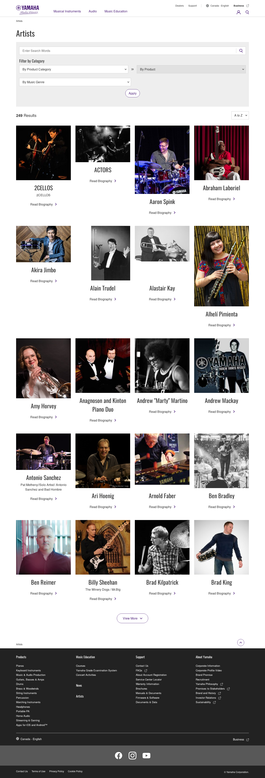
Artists (80, 696)
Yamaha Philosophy (207, 684)
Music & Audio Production (30, 675)
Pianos (20, 665)
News (79, 685)
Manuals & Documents (148, 693)
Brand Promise (204, 675)
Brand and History (206, 693)
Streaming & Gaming (28, 720)
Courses (80, 665)
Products (21, 657)
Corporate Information (208, 665)
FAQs (139, 670)
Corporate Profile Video (209, 670)
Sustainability (203, 702)
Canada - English (219, 5)
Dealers (179, 5)
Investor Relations (206, 697)
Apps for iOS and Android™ (31, 725)
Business (239, 5)
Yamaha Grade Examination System (96, 670)
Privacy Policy (56, 771)
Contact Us (142, 665)
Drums (19, 684)
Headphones (23, 707)
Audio (93, 11)
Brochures (141, 688)
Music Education (116, 11)
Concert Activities (86, 675)
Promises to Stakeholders (210, 688)
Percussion (22, 697)
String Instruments (26, 693)
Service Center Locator (149, 679)
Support (192, 5)
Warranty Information (147, 684)
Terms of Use (38, 771)
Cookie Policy (75, 771)
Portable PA (22, 711)
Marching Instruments (28, 702)
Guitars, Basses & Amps (30, 679)
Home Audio (23, 716)
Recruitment (202, 679)
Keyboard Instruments (28, 670)
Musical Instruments (67, 11)
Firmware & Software (147, 697)
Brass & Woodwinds (27, 688)
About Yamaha (204, 657)
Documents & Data (146, 702)
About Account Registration (151, 675)
